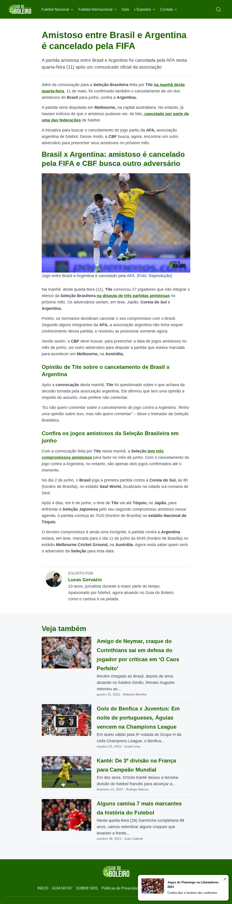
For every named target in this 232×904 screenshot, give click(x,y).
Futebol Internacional (95, 9)
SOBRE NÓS (87, 888)
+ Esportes (142, 9)
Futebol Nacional (55, 9)
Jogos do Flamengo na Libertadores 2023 (192, 885)
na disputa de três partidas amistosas (133, 295)
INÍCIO (42, 888)
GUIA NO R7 (62, 888)
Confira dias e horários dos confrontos (192, 892)
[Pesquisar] (218, 9)
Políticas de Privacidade (121, 888)
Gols (125, 9)
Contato (166, 9)
